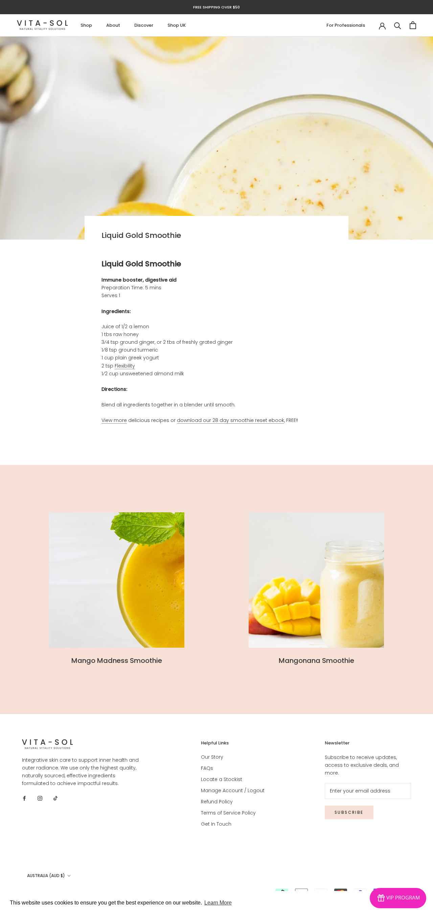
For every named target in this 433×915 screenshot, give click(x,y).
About (113, 25)
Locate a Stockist (221, 779)
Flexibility (125, 365)
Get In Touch (216, 824)
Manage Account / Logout (233, 790)
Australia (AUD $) (46, 875)
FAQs (207, 768)
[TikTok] (55, 798)
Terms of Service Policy (228, 812)
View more (114, 420)
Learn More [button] (218, 903)
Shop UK (176, 25)
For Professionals (345, 25)
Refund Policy (217, 801)
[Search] (397, 25)
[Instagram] (40, 798)
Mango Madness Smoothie (116, 660)
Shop (86, 25)
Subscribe (349, 812)
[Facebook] (24, 798)
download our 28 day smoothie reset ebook (230, 420)
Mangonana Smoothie (316, 660)
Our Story (212, 757)
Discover (143, 25)
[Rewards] (398, 898)
